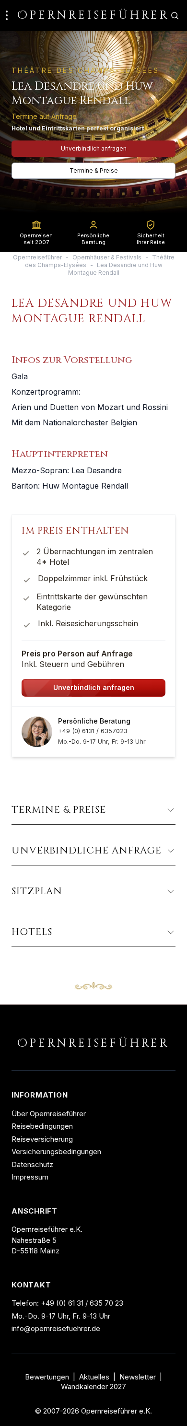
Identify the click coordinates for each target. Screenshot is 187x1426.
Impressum (30, 1176)
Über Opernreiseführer (49, 1113)
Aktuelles (94, 1377)
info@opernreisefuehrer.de (56, 1328)
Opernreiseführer (37, 257)
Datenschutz (32, 1164)
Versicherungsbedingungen (56, 1151)
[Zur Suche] (174, 15)
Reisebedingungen (42, 1126)
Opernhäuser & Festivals (106, 257)
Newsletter (137, 1377)
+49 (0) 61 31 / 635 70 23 (82, 1303)
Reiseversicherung (42, 1139)
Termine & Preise (94, 170)
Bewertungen (47, 1377)
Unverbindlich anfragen (94, 148)
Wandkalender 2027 (93, 1387)
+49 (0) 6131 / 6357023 (93, 731)
